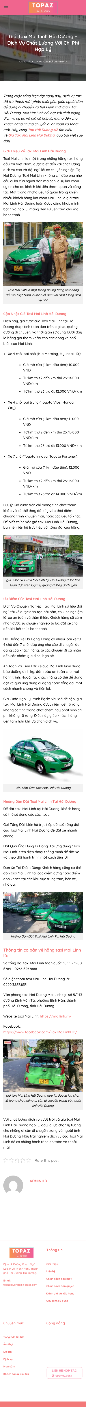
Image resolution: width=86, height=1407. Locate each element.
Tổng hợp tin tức (13, 1337)
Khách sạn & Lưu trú (16, 1374)
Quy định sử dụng (57, 1300)
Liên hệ (50, 1271)
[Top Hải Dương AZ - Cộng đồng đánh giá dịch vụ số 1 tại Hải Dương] (43, 7)
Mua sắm (9, 1366)
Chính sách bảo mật (59, 1278)
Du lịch (7, 1351)
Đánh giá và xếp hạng (60, 1293)
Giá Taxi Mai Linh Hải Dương (31, 135)
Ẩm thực (8, 1344)
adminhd (60, 61)
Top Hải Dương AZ (43, 129)
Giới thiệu (52, 1264)
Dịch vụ (8, 1359)
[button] (6, 7)
